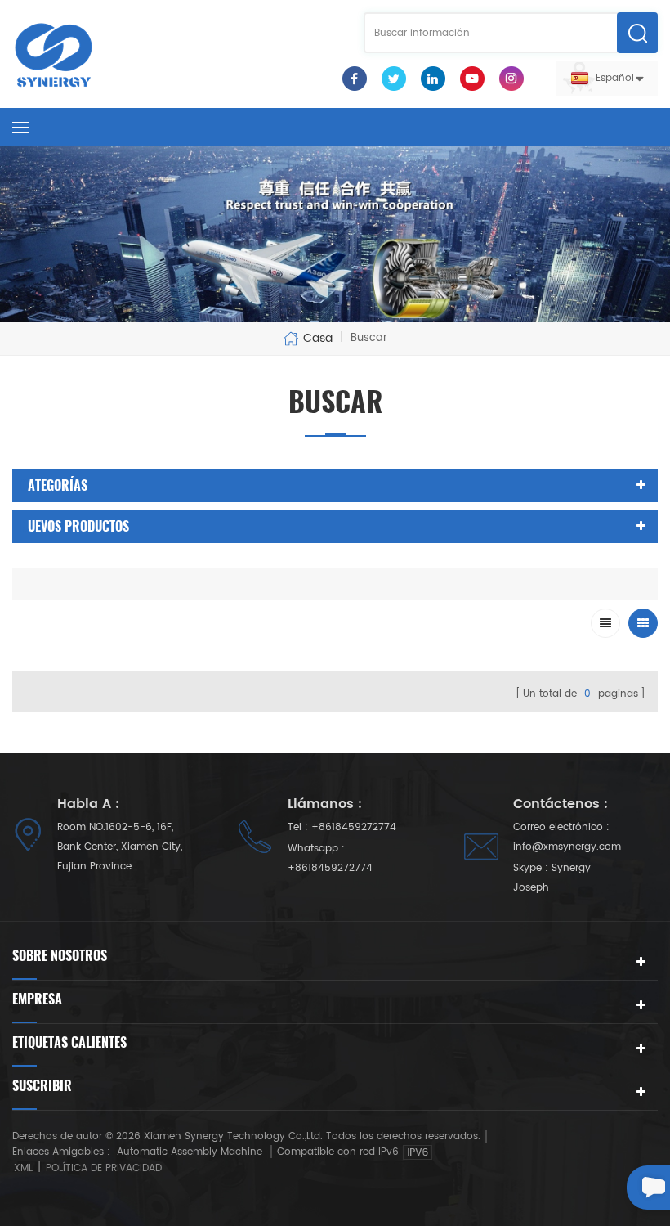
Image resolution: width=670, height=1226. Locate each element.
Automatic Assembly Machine (189, 1152)
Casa (318, 338)
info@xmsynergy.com (567, 847)
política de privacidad (104, 1168)
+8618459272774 (353, 827)
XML (23, 1168)
